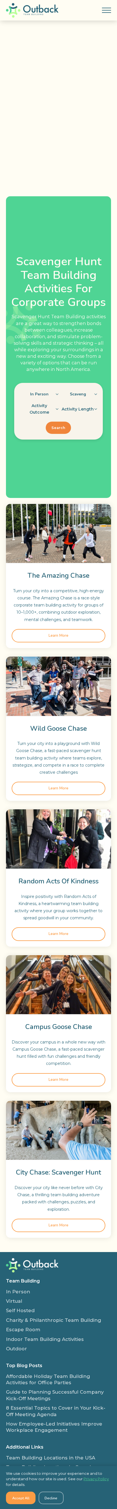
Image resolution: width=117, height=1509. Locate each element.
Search (58, 428)
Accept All (21, 1498)
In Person (18, 1291)
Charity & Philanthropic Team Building (53, 1320)
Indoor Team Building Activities (45, 1339)
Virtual (14, 1301)
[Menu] (106, 10)
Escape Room (23, 1329)
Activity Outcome (39, 409)
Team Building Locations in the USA (50, 1458)
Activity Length (78, 409)
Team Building (23, 1281)
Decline (51, 1498)
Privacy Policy (96, 1479)
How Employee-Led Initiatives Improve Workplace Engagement (54, 1427)
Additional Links (24, 1447)
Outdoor (16, 1348)
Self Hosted (20, 1310)
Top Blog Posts (24, 1365)
